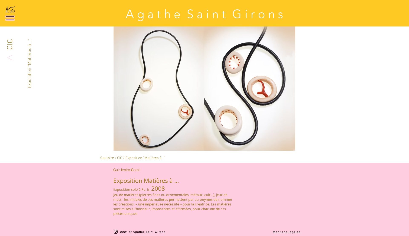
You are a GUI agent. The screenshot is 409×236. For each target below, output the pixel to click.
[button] (10, 18)
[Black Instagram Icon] (115, 231)
